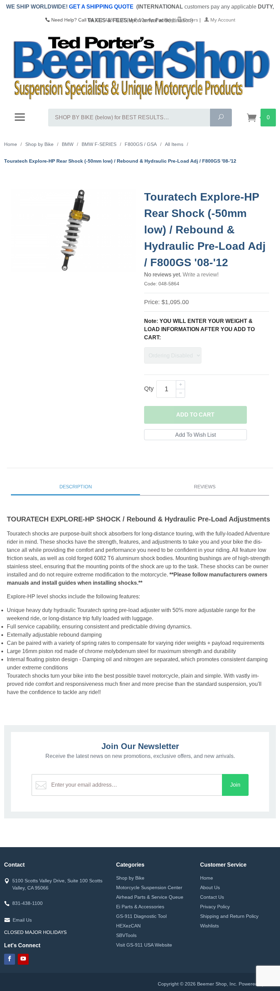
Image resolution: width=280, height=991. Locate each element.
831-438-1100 (110, 20)
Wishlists (209, 925)
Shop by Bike (130, 878)
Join (235, 785)
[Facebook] (9, 959)
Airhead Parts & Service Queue (149, 897)
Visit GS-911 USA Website (144, 945)
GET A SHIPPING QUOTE (101, 7)
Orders (190, 20)
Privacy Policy (215, 906)
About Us (210, 887)
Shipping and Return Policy (229, 916)
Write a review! (201, 274)
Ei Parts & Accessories (140, 906)
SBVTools (126, 935)
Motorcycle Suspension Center (149, 887)
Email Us (22, 920)
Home (206, 878)
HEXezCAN (128, 925)
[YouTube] (23, 959)
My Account (222, 20)
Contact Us (212, 897)
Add (195, 415)
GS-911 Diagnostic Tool (141, 916)
